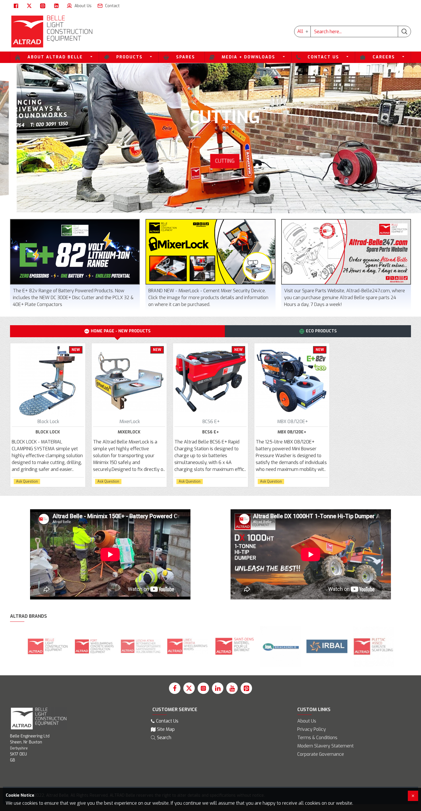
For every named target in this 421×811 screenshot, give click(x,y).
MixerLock (129, 432)
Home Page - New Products (121, 331)
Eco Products (321, 331)
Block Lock (48, 432)
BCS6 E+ (210, 432)
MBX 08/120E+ (292, 432)
